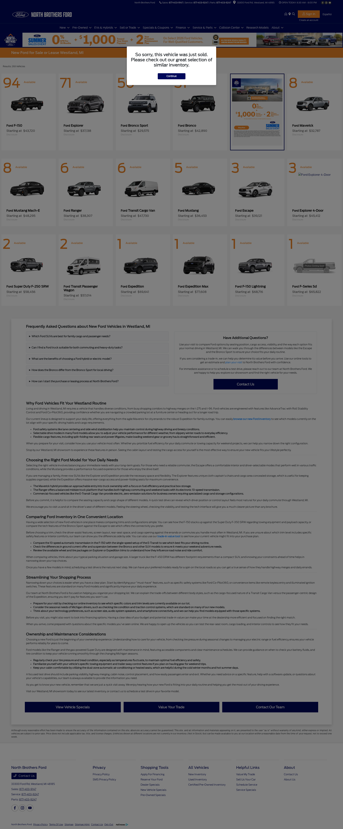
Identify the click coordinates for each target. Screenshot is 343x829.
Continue (171, 76)
